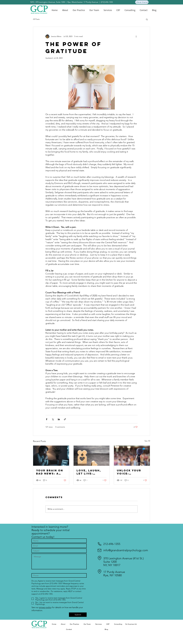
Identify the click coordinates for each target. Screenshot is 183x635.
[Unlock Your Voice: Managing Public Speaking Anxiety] (132, 456)
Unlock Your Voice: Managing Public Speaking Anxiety (129, 472)
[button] (147, 19)
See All (147, 441)
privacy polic (45, 607)
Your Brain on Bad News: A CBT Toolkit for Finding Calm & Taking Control (49, 472)
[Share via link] (65, 419)
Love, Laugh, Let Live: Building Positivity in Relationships (90, 472)
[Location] (99, 558)
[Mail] (99, 550)
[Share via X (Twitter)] (53, 419)
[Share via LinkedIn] (59, 419)
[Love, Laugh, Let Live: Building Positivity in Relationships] (92, 456)
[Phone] (99, 544)
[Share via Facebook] (46, 419)
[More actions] (136, 36)
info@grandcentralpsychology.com (125, 550)
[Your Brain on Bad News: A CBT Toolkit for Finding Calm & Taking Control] (51, 456)
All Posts (36, 19)
